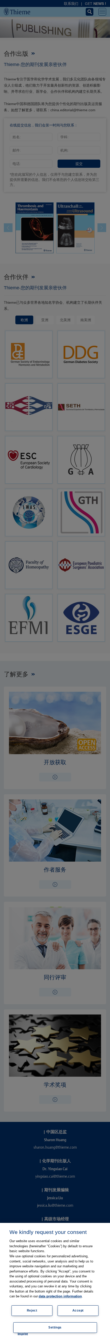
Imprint (23, 1334)
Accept (78, 1310)
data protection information (60, 1296)
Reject (32, 1310)
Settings (55, 1327)
